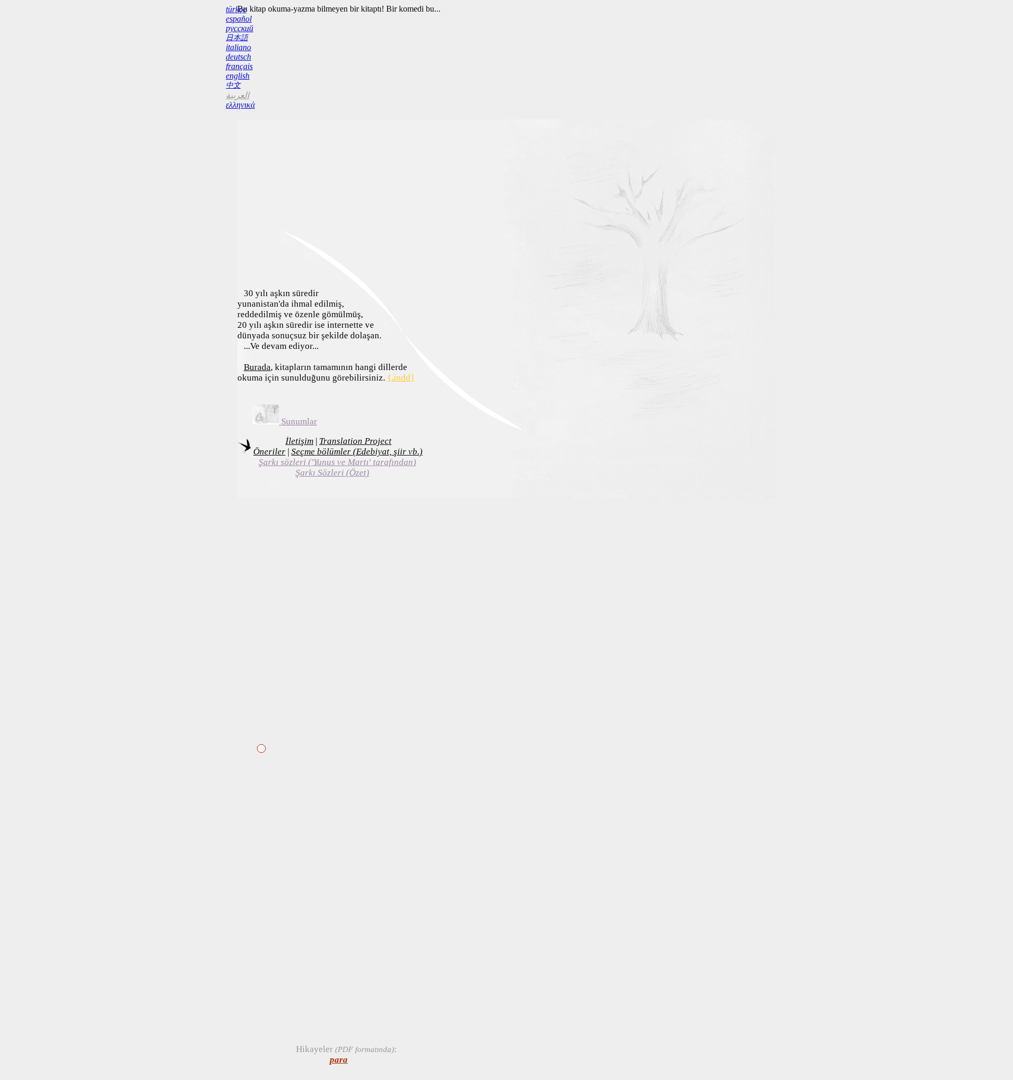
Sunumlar (298, 421)
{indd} (401, 378)
